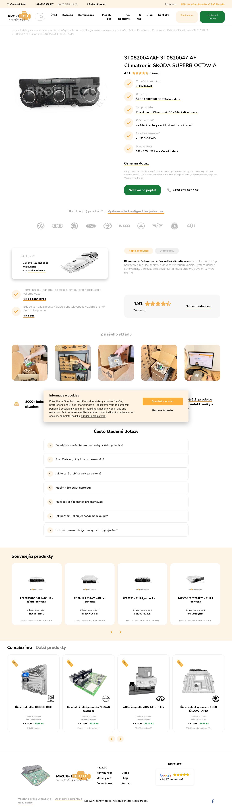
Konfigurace (86, 15)
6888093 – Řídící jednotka (139, 598)
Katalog (67, 15)
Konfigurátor (187, 15)
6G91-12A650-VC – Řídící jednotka (89, 600)
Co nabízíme (124, 16)
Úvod (54, 15)
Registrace (170, 4)
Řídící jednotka (33, 728)
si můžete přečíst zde (93, 416)
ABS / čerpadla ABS (143, 728)
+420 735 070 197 (44, 4)
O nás (138, 16)
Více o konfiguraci (34, 299)
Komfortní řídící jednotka (88, 728)
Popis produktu (139, 250)
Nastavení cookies (162, 410)
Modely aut (106, 16)
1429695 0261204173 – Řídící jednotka (195, 600)
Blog (150, 15)
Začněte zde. (218, 4)
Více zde (28, 315)
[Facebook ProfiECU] (213, 801)
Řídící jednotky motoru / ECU (198, 728)
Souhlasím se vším (162, 401)
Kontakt (163, 15)
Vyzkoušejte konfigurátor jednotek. (136, 211)
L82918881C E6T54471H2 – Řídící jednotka (36, 600)
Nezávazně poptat (212, 17)
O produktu (167, 250)
